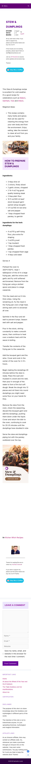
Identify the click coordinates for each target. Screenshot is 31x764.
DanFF (22, 34)
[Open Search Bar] (28, 5)
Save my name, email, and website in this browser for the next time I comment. (15, 654)
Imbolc (21, 101)
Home (5, 679)
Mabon (22, 98)
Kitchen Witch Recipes (9, 33)
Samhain (6, 101)
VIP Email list (14, 57)
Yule (12, 101)
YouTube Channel (17, 564)
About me (6, 692)
